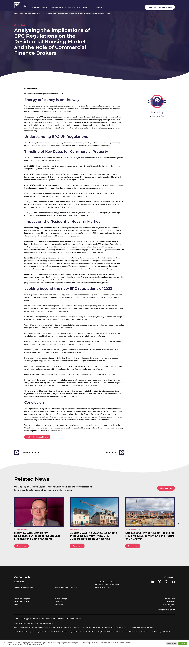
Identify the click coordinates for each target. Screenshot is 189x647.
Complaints (59, 604)
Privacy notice (170, 598)
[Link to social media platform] (152, 581)
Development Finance (21, 601)
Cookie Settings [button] (171, 643)
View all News (166, 488)
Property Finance (38, 7)
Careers (172, 607)
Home (16, 13)
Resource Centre (71, 7)
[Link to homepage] (20, 5)
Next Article (110, 452)
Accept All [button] (182, 643)
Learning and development (166, 609)
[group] (39, 524)
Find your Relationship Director (37, 437)
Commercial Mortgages (22, 598)
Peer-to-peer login (61, 598)
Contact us (96, 7)
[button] (179, 524)
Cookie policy (170, 601)
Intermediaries (55, 7)
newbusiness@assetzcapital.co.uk (66, 587)
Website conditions (168, 604)
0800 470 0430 (19, 582)
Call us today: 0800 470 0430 (160, 7)
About (85, 7)
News (21, 13)
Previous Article (31, 452)
